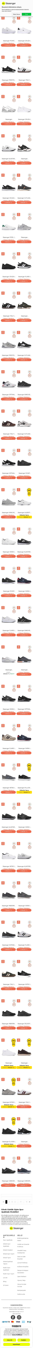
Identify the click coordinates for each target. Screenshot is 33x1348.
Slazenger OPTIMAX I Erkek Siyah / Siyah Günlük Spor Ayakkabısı (24, 709)
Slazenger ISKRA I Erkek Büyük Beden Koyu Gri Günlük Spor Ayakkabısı (24, 906)
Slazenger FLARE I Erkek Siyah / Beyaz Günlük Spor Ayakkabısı (24, 277)
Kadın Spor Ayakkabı (6, 1269)
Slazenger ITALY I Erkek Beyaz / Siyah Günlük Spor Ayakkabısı (24, 80)
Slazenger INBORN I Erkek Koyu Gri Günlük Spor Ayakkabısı (8, 906)
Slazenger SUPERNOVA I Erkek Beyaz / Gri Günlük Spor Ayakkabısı (8, 119)
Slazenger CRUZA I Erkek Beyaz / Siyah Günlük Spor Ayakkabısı (24, 41)
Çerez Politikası (22, 1262)
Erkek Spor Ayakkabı (6, 1245)
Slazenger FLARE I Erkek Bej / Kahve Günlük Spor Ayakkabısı (9, 748)
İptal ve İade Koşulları (21, 1258)
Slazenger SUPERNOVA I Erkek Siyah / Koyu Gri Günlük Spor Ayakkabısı (24, 159)
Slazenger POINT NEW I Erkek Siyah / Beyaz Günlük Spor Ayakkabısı (8, 591)
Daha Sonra (16, 14)
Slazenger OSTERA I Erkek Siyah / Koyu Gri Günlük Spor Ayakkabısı (8, 945)
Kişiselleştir (16, 1344)
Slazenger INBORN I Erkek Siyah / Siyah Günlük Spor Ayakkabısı (8, 1024)
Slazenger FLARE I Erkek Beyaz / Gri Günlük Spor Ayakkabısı (9, 631)
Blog (4, 1281)
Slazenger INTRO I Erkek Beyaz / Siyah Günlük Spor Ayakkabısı (8, 866)
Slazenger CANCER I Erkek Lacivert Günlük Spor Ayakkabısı (24, 1181)
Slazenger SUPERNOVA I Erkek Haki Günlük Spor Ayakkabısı (24, 316)
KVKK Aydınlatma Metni (22, 1239)
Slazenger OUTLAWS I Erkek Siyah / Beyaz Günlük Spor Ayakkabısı (24, 355)
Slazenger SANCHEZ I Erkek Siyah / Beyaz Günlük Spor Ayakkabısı (24, 631)
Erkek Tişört (7, 1257)
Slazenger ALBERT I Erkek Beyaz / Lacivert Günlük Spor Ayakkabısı (24, 513)
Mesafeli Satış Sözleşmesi (21, 1251)
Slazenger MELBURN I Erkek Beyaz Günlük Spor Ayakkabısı (9, 670)
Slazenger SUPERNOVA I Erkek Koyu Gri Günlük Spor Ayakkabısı (24, 670)
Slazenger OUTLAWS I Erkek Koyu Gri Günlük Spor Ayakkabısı (24, 198)
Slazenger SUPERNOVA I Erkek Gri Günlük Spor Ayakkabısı (24, 237)
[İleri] (30, 1202)
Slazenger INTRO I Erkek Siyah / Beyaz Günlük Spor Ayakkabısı (24, 984)
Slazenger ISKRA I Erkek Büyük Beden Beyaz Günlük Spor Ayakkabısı (8, 552)
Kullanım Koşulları (23, 1266)
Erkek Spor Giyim (8, 1254)
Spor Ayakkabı (8, 1240)
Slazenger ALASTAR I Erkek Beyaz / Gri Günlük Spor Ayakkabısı (24, 866)
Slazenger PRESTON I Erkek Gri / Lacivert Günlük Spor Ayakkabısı (8, 355)
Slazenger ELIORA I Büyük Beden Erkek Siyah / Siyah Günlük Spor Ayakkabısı (8, 1142)
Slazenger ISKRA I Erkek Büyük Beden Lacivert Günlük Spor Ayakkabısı (24, 591)
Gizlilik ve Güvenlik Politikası (23, 1245)
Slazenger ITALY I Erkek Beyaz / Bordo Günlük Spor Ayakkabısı (24, 1102)
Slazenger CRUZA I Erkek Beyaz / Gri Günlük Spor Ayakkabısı (24, 119)
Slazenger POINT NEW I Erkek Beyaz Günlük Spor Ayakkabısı (8, 41)
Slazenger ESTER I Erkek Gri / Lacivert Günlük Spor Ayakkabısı (9, 1102)
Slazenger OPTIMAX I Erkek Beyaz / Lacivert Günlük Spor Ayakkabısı (8, 395)
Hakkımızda (21, 1294)
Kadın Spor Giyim (8, 1273)
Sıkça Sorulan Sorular (21, 1285)
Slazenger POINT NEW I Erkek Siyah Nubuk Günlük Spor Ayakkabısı (24, 473)
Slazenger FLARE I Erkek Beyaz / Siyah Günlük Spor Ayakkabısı (24, 945)
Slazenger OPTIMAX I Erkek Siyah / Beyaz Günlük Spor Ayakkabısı (8, 473)
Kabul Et (9, 1340)
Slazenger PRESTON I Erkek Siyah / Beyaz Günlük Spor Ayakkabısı (8, 80)
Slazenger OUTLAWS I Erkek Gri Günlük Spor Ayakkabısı (24, 434)
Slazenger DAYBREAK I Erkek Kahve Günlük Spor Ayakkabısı (24, 1063)
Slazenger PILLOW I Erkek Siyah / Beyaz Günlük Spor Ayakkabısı (24, 788)
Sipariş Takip (21, 1280)
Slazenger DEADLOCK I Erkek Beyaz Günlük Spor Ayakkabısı (8, 1063)
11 (26, 1202)
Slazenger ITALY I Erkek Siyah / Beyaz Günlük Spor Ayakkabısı (8, 316)
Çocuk (5, 1277)
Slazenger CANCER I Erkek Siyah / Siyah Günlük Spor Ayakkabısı (8, 1181)
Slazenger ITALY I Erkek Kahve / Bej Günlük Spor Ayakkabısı (8, 434)
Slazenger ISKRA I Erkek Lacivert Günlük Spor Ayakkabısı (24, 748)
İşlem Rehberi (21, 1276)
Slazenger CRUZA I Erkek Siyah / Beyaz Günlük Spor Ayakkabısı (8, 198)
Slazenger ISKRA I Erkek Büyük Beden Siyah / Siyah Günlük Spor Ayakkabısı (24, 827)
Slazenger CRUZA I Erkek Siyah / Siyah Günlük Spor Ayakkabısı (9, 277)
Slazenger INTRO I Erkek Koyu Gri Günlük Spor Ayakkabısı (9, 788)
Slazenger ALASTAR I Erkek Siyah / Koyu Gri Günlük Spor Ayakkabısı (9, 827)
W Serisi (5, 1285)
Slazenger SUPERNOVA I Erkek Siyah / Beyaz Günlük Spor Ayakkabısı (24, 1142)
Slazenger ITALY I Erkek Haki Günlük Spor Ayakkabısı (9, 984)
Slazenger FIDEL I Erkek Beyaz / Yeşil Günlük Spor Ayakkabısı (9, 237)
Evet (26, 14)
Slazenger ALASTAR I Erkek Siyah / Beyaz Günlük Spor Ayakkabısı (24, 552)
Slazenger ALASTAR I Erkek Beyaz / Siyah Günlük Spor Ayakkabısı (9, 159)
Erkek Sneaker (8, 1250)
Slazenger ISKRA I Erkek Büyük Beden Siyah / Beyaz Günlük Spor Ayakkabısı (8, 709)
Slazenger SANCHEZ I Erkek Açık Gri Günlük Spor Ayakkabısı (8, 513)
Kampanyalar (21, 1290)
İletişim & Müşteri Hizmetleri (22, 1271)
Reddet (23, 1340)
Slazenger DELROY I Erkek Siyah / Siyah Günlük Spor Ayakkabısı (24, 1024)
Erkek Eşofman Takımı (8, 1263)
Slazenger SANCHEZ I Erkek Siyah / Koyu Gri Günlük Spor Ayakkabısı (24, 395)
